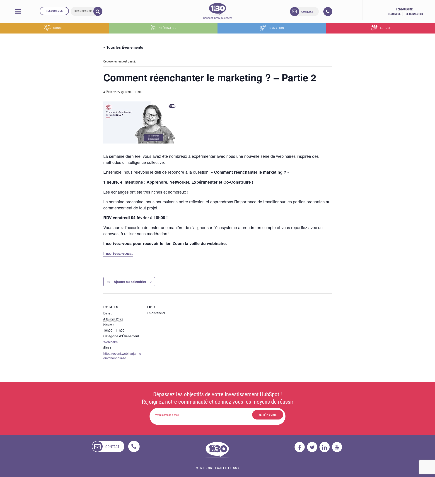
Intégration (167, 28)
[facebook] (300, 447)
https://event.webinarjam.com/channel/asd (122, 355)
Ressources (54, 10)
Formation (276, 28)
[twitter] (312, 447)
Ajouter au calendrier (130, 281)
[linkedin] (324, 447)
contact (307, 11)
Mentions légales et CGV (217, 468)
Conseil (59, 28)
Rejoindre (394, 14)
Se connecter (414, 14)
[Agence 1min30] (217, 11)
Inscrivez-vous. (118, 253)
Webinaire (110, 342)
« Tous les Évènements (123, 47)
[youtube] (337, 447)
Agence (385, 28)
